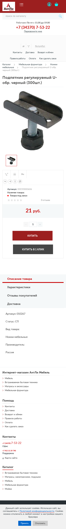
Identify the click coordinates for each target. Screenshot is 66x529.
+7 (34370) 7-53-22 (33, 28)
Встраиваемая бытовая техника (21, 382)
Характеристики (18, 287)
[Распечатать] (15, 174)
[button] (40, 224)
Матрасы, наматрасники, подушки (23, 477)
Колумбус (40, 46)
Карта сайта (11, 458)
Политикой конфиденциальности (37, 511)
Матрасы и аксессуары (17, 386)
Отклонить (40, 523)
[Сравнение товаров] (28, 46)
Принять (25, 523)
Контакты (17, 53)
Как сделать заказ (47, 59)
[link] (5, 181)
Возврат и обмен (45, 53)
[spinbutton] (33, 224)
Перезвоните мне (33, 31)
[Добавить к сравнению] (7, 174)
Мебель (9, 378)
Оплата (32, 59)
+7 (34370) (11, 443)
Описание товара (19, 278)
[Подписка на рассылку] (23, 46)
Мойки (8, 489)
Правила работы (17, 59)
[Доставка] (23, 174)
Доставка (29, 53)
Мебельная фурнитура (16, 390)
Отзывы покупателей (22, 295)
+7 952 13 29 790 (9, 451)
